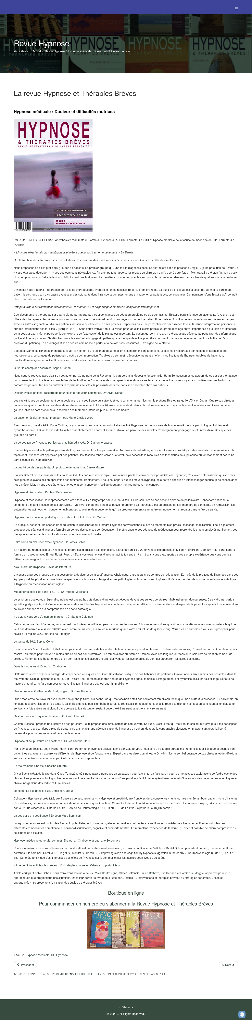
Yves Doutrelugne (106, 873)
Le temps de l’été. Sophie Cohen (34, 641)
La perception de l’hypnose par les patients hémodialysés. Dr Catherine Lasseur (63, 442)
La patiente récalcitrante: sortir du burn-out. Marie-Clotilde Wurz (53, 417)
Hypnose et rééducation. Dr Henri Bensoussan (43, 492)
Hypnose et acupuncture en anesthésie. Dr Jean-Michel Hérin (52, 741)
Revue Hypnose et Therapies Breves (80, 974)
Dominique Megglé (192, 873)
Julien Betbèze (150, 873)
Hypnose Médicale (37, 955)
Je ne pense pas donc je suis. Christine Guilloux (43, 791)
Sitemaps (127, 1007)
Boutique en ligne (126, 892)
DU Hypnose (59, 955)
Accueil (36, 51)
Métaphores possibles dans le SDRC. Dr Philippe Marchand (51, 592)
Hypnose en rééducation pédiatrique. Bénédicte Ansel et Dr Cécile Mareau (60, 517)
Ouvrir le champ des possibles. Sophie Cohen (42, 368)
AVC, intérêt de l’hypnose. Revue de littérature (42, 567)
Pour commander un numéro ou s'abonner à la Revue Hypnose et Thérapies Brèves (126, 903)
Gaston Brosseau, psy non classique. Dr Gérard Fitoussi (49, 716)
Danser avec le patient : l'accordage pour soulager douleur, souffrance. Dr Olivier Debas (68, 393)
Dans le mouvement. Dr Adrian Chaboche (40, 666)
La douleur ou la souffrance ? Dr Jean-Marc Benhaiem (48, 815)
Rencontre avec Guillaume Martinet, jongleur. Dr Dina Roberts (52, 691)
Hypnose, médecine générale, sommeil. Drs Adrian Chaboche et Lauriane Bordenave (67, 840)
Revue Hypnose (55, 51)
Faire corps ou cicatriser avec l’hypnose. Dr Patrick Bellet (49, 542)
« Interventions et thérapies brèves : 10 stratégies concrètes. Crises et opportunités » (67, 865)
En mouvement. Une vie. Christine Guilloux (40, 766)
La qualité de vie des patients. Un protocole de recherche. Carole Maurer (59, 467)
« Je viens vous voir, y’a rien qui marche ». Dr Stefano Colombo (53, 616)
